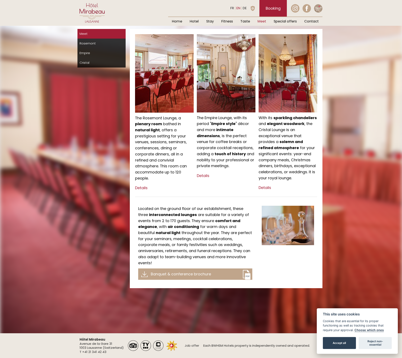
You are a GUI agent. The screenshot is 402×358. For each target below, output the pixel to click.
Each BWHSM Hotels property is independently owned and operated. (256, 346)
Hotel (194, 21)
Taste (245, 21)
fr (232, 8)
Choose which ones (369, 330)
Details (141, 187)
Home (177, 21)
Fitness (227, 21)
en (238, 8)
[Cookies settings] (252, 8)
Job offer (192, 346)
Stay (210, 21)
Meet (262, 21)
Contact (311, 21)
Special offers (285, 21)
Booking (273, 8)
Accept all (339, 343)
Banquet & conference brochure (181, 274)
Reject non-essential (375, 343)
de (245, 8)
